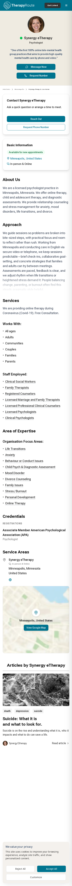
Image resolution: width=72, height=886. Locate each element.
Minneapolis (17, 158)
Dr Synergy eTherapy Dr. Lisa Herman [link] (38, 89)
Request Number (39, 75)
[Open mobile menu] (66, 5)
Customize (36, 877)
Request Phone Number (36, 127)
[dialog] (36, 862)
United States (6, 89)
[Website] (10, 579)
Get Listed (52, 5)
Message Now (39, 67)
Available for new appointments (26, 152)
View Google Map (36, 627)
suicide (38, 711)
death (7, 711)
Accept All (51, 868)
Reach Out (36, 119)
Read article (59, 743)
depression (22, 711)
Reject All (20, 868)
